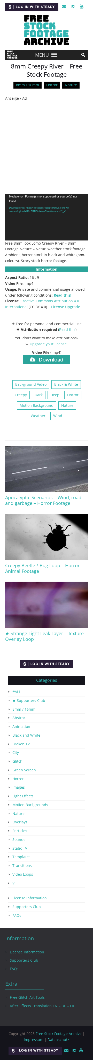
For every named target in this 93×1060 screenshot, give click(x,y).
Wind (57, 415)
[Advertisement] (46, 147)
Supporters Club (26, 906)
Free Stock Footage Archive (59, 1033)
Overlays (19, 822)
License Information (29, 897)
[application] (46, 217)
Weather (38, 415)
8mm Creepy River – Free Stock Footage (46, 70)
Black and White (26, 735)
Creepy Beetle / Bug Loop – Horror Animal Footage (42, 568)
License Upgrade (65, 306)
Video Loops (22, 874)
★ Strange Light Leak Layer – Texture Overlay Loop (44, 636)
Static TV (19, 848)
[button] (42, 55)
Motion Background (36, 405)
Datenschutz (58, 1039)
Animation (21, 726)
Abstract (19, 717)
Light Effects (23, 796)
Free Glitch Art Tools (27, 997)
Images (18, 787)
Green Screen (24, 770)
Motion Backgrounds (30, 804)
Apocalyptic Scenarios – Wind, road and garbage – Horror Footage (43, 500)
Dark (39, 394)
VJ (14, 883)
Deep (54, 394)
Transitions (22, 865)
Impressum (33, 1039)
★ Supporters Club (28, 700)
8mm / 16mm (27, 84)
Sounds (18, 839)
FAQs (16, 915)
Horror (52, 84)
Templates (21, 856)
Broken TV (21, 744)
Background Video (31, 384)
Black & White (66, 384)
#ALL (16, 691)
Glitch (17, 761)
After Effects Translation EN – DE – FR (42, 1005)
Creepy (21, 394)
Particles (19, 830)
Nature (71, 84)
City (15, 752)
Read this (67, 329)
